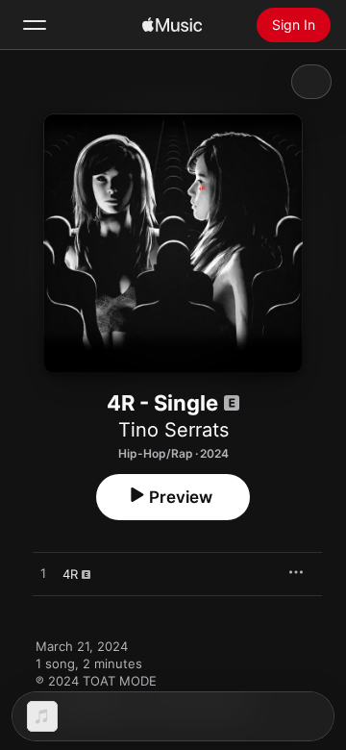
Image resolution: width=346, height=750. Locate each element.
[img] (172, 25)
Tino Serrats (173, 429)
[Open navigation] (34, 25)
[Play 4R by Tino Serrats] (43, 574)
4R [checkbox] (70, 574)
